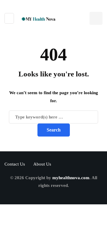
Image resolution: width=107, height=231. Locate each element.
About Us (42, 164)
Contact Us (14, 164)
